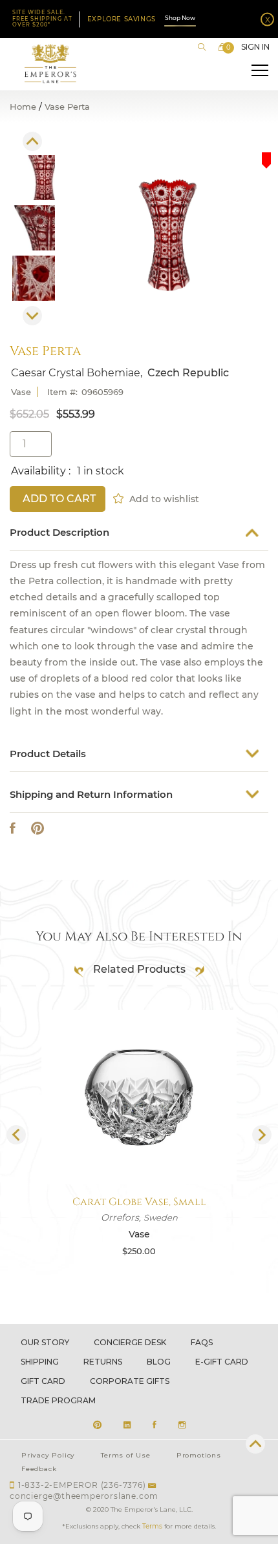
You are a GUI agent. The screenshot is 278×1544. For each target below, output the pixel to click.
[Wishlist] (119, 497)
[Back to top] (255, 1444)
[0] (222, 47)
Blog (159, 1361)
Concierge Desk (130, 1342)
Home (23, 107)
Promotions (198, 1455)
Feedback (38, 1469)
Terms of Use (126, 1455)
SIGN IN (255, 47)
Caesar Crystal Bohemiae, (76, 373)
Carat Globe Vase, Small (139, 1202)
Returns (102, 1361)
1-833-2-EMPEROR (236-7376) (82, 1485)
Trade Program (58, 1400)
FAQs (202, 1342)
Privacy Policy (48, 1455)
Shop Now (180, 17)
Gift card (43, 1381)
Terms (152, 1526)
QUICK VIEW (139, 1154)
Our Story (45, 1342)
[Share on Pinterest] (37, 828)
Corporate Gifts (129, 1381)
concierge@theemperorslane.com (84, 1496)
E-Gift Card (221, 1361)
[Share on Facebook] (13, 828)
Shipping (40, 1361)
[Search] (202, 47)
